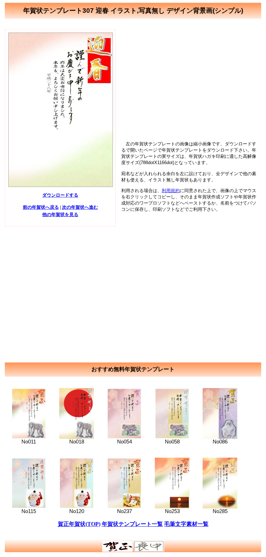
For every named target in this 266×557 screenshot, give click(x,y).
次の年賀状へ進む (80, 207)
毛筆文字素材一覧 (186, 524)
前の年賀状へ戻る (41, 207)
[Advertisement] (190, 77)
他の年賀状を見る (60, 214)
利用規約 (171, 190)
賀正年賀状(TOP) (79, 524)
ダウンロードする (60, 195)
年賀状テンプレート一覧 (132, 524)
